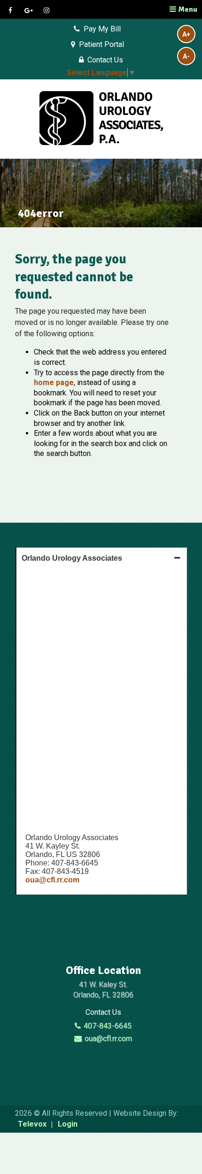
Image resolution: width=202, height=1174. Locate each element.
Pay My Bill (102, 28)
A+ (186, 34)
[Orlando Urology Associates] (101, 119)
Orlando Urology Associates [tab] (72, 558)
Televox (32, 1124)
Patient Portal (101, 44)
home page (54, 382)
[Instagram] (48, 10)
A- (186, 56)
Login (68, 1124)
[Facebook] (11, 10)
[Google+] (30, 10)
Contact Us (105, 59)
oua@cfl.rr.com (52, 880)
